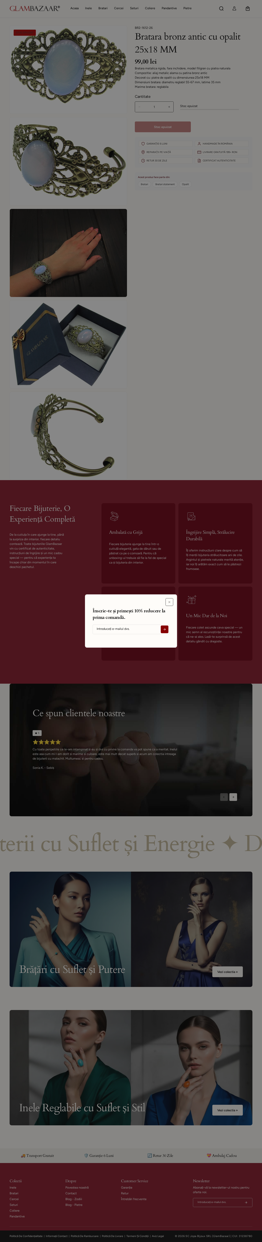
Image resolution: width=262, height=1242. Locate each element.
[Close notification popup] (169, 602)
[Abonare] (164, 629)
